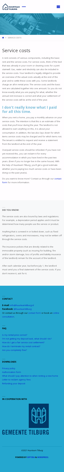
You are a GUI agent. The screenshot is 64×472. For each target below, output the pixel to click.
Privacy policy (8, 368)
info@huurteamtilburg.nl (22, 305)
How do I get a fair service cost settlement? (23, 342)
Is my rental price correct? (14, 335)
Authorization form (11, 372)
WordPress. (43, 457)
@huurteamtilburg (23, 309)
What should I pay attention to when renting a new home (30, 375)
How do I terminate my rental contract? (21, 346)
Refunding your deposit (13, 383)
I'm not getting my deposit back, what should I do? (27, 338)
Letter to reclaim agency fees (16, 379)
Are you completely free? (14, 350)
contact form (34, 312)
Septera (31, 457)
